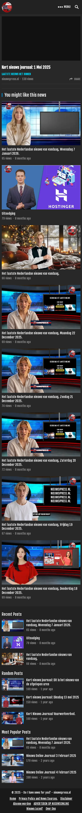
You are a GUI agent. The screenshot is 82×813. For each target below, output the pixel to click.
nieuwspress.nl (10, 79)
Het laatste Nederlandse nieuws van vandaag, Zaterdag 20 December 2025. (39, 462)
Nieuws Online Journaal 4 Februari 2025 (51, 772)
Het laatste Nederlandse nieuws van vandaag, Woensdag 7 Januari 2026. (38, 151)
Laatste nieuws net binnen (16, 74)
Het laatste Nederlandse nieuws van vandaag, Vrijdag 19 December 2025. (37, 527)
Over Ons (51, 808)
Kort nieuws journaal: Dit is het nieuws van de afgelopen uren (52, 682)
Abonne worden (22, 803)
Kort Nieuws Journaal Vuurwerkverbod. (50, 714)
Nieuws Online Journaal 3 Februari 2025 (51, 756)
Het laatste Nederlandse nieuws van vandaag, (30, 273)
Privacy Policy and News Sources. (38, 798)
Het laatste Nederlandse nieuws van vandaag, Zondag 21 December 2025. (37, 399)
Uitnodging (8, 213)
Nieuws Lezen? (34, 808)
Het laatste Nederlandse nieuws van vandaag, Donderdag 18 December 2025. (39, 591)
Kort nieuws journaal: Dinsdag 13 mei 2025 (52, 697)
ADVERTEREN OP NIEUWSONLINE (51, 803)
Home (13, 798)
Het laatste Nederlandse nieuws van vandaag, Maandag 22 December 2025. (38, 335)
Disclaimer (66, 798)
